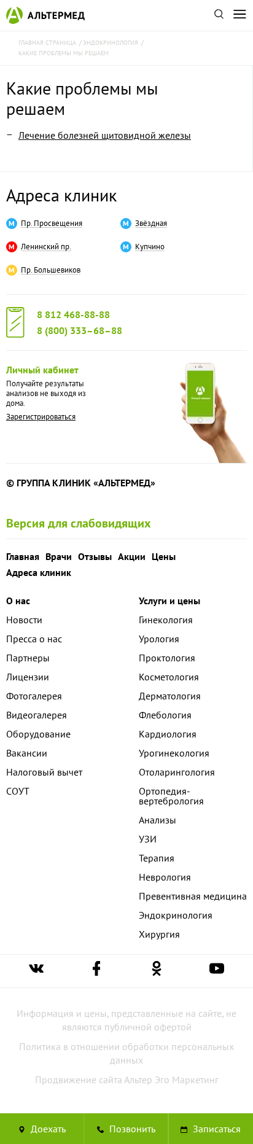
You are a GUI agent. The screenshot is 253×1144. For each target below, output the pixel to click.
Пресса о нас (34, 639)
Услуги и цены (169, 600)
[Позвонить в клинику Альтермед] (126, 1128)
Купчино (150, 247)
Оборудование (38, 734)
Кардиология (168, 734)
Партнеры (28, 658)
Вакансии (26, 753)
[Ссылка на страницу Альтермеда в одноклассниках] (156, 971)
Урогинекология (174, 753)
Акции (132, 556)
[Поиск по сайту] (218, 15)
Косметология (169, 677)
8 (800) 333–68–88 (79, 330)
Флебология (165, 715)
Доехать (47, 1129)
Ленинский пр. (46, 247)
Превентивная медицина (193, 896)
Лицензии (27, 677)
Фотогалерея (34, 696)
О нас (18, 600)
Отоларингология (177, 772)
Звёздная (151, 223)
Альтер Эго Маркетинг (171, 1079)
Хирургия (159, 934)
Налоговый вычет (44, 772)
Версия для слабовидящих (78, 523)
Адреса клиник (61, 195)
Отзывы (95, 556)
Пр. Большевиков (50, 270)
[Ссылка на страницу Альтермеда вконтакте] (36, 971)
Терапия (156, 858)
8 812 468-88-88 (73, 314)
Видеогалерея (36, 715)
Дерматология (170, 696)
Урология (159, 639)
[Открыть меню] (239, 15)
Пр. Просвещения (51, 223)
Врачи (58, 556)
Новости (24, 620)
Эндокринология (175, 915)
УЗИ (148, 839)
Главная (22, 556)
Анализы (157, 820)
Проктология (167, 658)
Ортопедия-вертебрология (171, 796)
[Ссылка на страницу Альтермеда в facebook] (96, 971)
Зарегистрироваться (41, 416)
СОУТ (17, 791)
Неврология (165, 877)
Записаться (215, 1129)
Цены (164, 556)
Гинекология (166, 620)
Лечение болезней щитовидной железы (104, 135)
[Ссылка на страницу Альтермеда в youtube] (216, 971)
